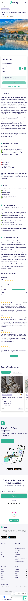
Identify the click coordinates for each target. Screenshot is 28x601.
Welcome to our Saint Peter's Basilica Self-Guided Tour (20, 547)
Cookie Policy (17, 554)
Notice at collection (7, 599)
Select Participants (5, 66)
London (2, 571)
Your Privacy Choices (11, 597)
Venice (2, 573)
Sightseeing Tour (17, 372)
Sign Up (14, 496)
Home (2, 6)
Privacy (16, 552)
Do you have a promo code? (14, 86)
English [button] (3, 584)
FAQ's (2, 554)
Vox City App (3, 556)
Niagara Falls (3, 579)
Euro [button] (8, 584)
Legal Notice (17, 550)
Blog (2, 552)
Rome (5, 6)
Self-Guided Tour (6, 372)
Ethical (16, 556)
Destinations (3, 550)
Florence (2, 575)
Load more (14, 356)
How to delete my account (20, 561)
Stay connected (14, 520)
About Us (3, 548)
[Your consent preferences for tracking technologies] (25, 598)
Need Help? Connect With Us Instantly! (21, 559)
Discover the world (6, 441)
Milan (2, 577)
